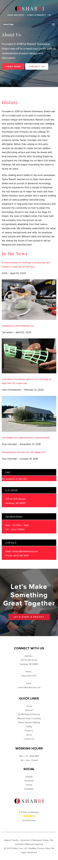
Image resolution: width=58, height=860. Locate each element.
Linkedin (29, 777)
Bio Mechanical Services (29, 714)
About (29, 735)
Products (29, 731)
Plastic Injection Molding (29, 722)
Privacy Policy (44, 848)
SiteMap (32, 848)
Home (29, 706)
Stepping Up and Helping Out (18, 326)
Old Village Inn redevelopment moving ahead (26, 438)
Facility (29, 727)
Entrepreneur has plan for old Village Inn (23, 452)
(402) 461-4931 (21, 555)
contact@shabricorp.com (25, 551)
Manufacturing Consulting (29, 718)
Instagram (29, 789)
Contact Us (29, 739)
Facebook (29, 781)
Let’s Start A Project (29, 617)
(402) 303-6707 (15, 15)
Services (29, 710)
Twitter (29, 785)
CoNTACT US (37, 67)
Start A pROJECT (36, 15)
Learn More (13, 67)
